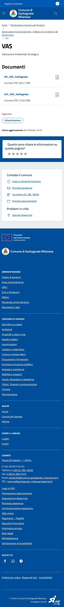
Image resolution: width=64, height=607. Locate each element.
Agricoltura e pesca (12, 324)
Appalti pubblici (10, 339)
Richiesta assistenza (12, 503)
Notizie (5, 421)
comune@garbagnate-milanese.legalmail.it (30, 481)
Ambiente (7, 329)
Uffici (4, 287)
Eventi (5, 444)
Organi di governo (11, 277)
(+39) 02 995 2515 (16, 474)
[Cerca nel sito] (55, 13)
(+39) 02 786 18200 (22, 470)
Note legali (7, 533)
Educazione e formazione (15, 359)
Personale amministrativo (15, 302)
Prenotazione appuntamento (17, 493)
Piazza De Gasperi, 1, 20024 (16, 460)
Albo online (8, 513)
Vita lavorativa (9, 394)
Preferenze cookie (11, 577)
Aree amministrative (13, 282)
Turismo (6, 389)
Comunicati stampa (12, 416)
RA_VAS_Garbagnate (16, 77)
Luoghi (5, 439)
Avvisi (5, 411)
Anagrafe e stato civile (13, 334)
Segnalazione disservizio (14, 498)
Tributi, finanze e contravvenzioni (19, 384)
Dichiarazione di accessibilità (17, 543)
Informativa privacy (12, 528)
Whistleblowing (10, 538)
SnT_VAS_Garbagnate (16, 94)
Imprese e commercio (13, 369)
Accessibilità (45, 577)
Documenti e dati (11, 307)
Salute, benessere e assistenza (18, 379)
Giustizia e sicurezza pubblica (17, 364)
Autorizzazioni (9, 344)
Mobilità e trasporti (12, 374)
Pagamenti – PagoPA (13, 518)
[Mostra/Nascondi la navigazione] (4, 13)
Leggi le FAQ (8, 488)
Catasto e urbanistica (13, 349)
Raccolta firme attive (13, 523)
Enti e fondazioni (11, 292)
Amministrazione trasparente (17, 508)
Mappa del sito (29, 577)
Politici (5, 297)
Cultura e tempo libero (13, 354)
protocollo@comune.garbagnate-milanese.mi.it (33, 478)
